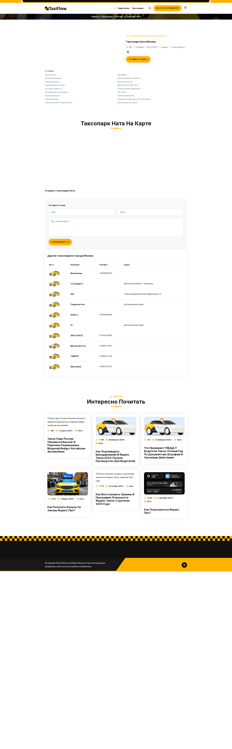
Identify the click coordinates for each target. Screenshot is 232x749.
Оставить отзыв (137, 59)
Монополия (76, 273)
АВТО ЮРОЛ (76, 335)
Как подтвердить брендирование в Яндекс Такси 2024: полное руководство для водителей (115, 456)
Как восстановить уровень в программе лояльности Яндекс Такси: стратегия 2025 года (115, 499)
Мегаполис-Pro (78, 346)
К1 (71, 325)
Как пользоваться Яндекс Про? (161, 511)
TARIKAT (74, 356)
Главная (95, 16)
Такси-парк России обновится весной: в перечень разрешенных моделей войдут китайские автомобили (66, 445)
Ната (79, 431)
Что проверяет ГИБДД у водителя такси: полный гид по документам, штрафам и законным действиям (163, 452)
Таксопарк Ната (133, 16)
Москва (119, 16)
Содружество (77, 304)
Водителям (123, 8)
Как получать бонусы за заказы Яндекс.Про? (64, 508)
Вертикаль (75, 366)
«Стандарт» (76, 284)
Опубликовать (59, 242)
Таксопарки (137, 8)
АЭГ (72, 294)
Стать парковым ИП (169, 8)
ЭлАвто (74, 315)
